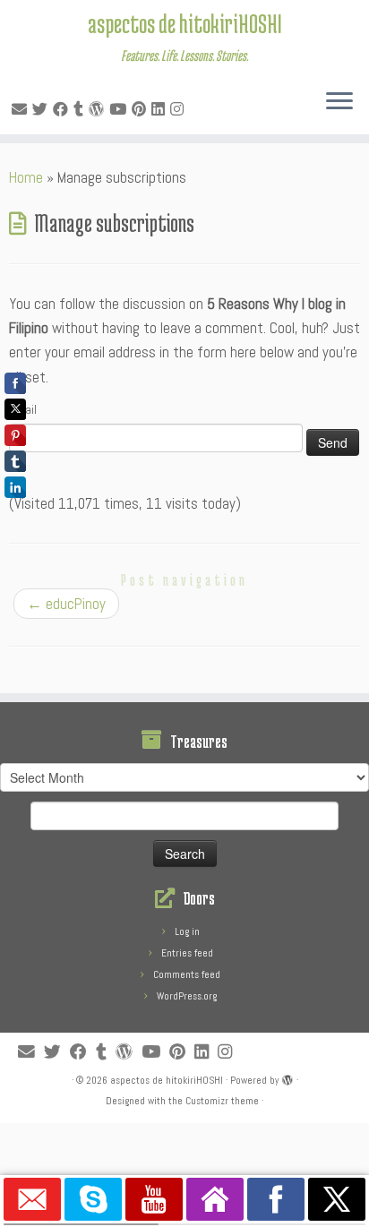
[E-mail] (22, 109)
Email (23, 409)
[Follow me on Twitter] (42, 109)
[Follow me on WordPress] (99, 109)
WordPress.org (187, 996)
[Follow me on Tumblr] (81, 109)
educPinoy (66, 604)
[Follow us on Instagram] (179, 109)
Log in (187, 931)
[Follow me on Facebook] (63, 109)
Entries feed (187, 953)
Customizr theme (222, 1100)
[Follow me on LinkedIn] (160, 109)
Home (26, 177)
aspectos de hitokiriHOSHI (185, 23)
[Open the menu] (339, 102)
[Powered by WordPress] (287, 1077)
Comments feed (186, 974)
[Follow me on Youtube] (120, 109)
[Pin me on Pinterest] (141, 109)
